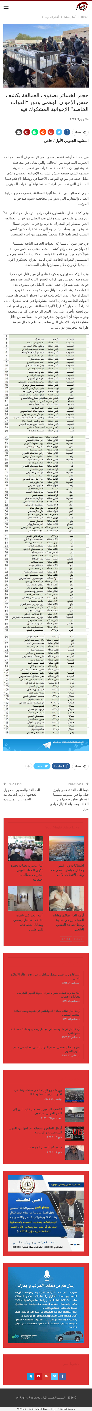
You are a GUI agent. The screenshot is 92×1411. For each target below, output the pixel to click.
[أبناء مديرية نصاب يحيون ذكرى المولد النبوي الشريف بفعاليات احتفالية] (25, 848)
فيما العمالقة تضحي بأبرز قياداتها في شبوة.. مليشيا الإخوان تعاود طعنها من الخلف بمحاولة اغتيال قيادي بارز (69, 799)
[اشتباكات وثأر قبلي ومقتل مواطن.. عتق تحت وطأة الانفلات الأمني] (66, 848)
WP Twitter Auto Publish (29, 1409)
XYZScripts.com (66, 1409)
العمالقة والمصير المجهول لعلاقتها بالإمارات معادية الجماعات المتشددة (21, 794)
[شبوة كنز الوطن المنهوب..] (74, 1152)
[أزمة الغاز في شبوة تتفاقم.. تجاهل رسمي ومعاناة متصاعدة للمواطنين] (25, 898)
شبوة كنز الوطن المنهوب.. (45, 1147)
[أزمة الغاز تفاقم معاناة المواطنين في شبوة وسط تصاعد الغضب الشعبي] (66, 898)
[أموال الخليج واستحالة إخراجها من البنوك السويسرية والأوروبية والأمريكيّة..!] (74, 1134)
